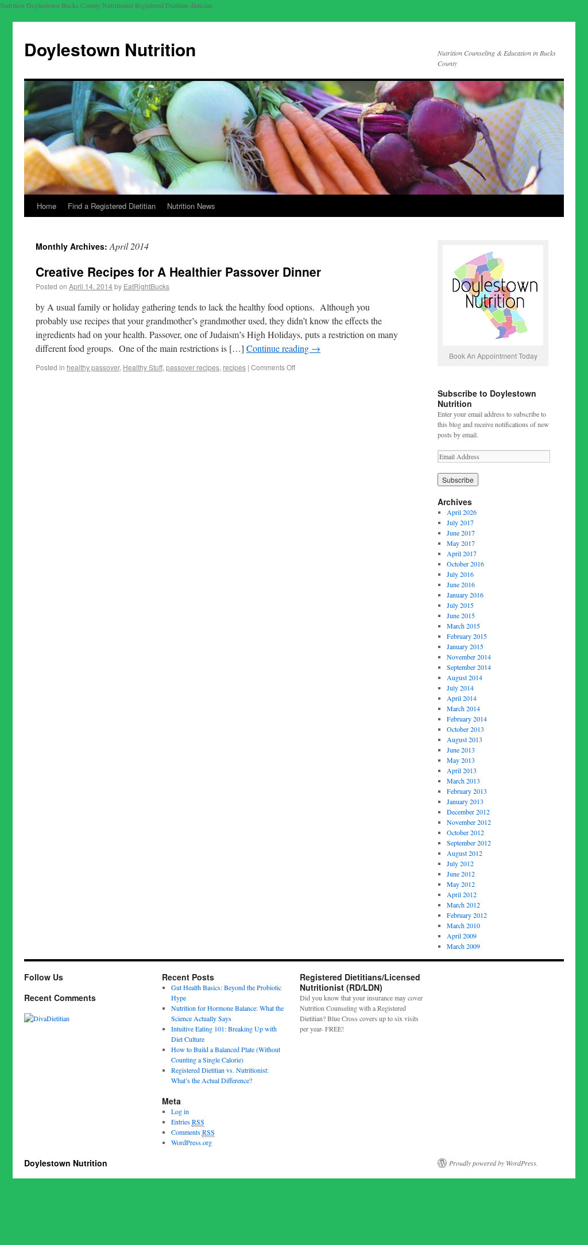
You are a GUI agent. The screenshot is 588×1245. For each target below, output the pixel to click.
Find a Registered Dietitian (112, 205)
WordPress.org (191, 1142)
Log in (180, 1111)
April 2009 (462, 935)
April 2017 (462, 553)
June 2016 (461, 584)
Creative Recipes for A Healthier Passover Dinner (178, 271)
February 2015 (467, 636)
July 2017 (460, 522)
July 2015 (460, 605)
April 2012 (462, 894)
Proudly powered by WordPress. (493, 1163)
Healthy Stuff (143, 367)
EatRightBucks (146, 286)
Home (46, 205)
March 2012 (463, 904)
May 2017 (461, 543)
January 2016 (465, 594)
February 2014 (467, 718)
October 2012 (465, 832)
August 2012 (464, 853)
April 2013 (462, 770)
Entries (187, 1121)
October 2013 (465, 729)
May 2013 (461, 760)
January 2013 (465, 801)
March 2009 (463, 946)
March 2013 (463, 780)
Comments (193, 1132)
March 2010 (463, 925)
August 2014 (464, 677)
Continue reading (283, 348)
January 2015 (465, 646)
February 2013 (467, 791)
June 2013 (461, 749)
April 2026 (462, 512)
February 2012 (467, 915)
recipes (234, 367)
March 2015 (463, 625)
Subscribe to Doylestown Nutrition (487, 398)
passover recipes (192, 367)
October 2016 (465, 563)
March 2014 (463, 708)
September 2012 (469, 842)
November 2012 (469, 822)
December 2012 (468, 811)
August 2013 (464, 739)
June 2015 (461, 615)
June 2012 (461, 873)
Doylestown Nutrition (110, 49)
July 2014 (460, 687)
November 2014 (469, 656)
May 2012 (461, 884)
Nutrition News (191, 205)
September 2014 (469, 667)
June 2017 (461, 532)
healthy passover (93, 367)
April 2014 (462, 698)
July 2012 (460, 863)
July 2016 (460, 574)
